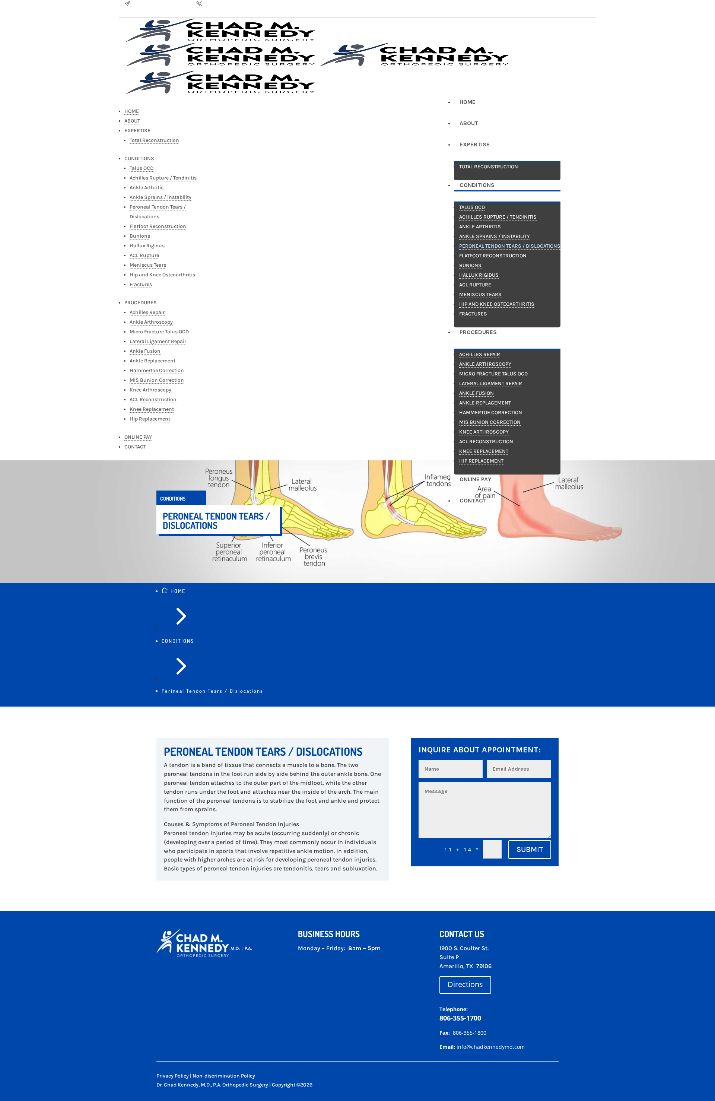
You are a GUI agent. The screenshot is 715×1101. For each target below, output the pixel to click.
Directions (465, 984)
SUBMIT (530, 849)
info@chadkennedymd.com (163, 4)
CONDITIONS (178, 641)
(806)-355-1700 (220, 4)
